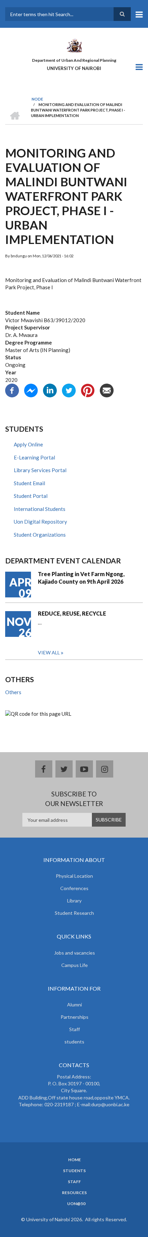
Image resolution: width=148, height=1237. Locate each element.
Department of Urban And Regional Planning (74, 60)
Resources (74, 1193)
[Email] (107, 390)
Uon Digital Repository (40, 521)
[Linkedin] (50, 390)
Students (74, 1171)
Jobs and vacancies (74, 953)
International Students (39, 509)
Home (74, 1160)
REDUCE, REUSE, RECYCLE (72, 613)
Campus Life (74, 965)
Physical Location (74, 876)
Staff (74, 1029)
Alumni (74, 1004)
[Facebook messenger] (31, 390)
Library (74, 900)
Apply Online (28, 444)
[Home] (74, 45)
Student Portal (30, 496)
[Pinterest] (88, 390)
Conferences (74, 888)
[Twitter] (69, 390)
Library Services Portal (40, 470)
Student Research (74, 913)
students (74, 1042)
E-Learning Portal (34, 457)
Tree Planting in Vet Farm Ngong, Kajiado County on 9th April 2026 (81, 578)
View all (49, 652)
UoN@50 (76, 1204)
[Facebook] (12, 390)
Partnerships (74, 1017)
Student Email (29, 483)
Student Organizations (40, 535)
